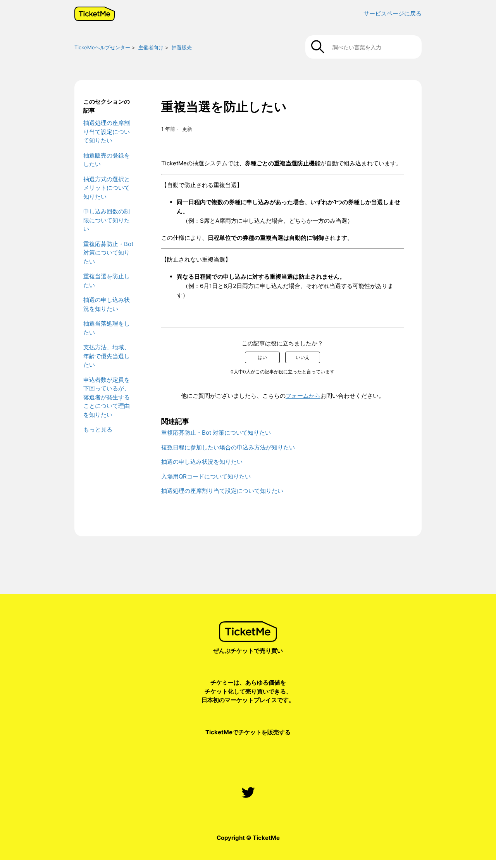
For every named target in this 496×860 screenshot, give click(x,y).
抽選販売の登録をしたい (106, 160)
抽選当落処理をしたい (106, 328)
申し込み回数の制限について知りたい (106, 220)
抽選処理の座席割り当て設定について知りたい (106, 131)
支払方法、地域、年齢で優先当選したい (106, 355)
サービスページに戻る (392, 13)
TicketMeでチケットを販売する (248, 732)
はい (262, 357)
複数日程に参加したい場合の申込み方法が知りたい (228, 447)
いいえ (303, 357)
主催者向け (151, 47)
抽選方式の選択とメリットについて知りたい (106, 187)
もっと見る (97, 429)
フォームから (303, 395)
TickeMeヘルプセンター (102, 47)
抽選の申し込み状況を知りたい (106, 304)
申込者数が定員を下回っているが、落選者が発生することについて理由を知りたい (106, 397)
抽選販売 (182, 47)
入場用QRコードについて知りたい (206, 476)
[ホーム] (94, 14)
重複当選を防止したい (106, 280)
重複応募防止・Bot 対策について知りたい (108, 252)
